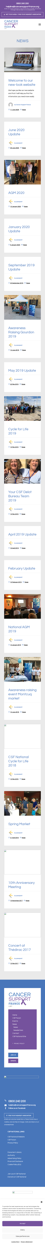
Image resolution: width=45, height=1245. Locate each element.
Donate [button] (13, 1061)
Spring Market (19, 824)
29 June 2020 (14, 148)
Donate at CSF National (17, 1177)
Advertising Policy (14, 1158)
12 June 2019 (14, 350)
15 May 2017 (14, 963)
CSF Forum (16, 1018)
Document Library (14, 1152)
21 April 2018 (14, 838)
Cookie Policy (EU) (14, 1164)
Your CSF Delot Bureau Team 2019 (20, 496)
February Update (21, 568)
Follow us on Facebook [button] (16, 1108)
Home (14, 1015)
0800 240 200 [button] (17, 1101)
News (24, 109)
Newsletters (18, 1030)
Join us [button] (13, 1055)
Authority (11, 1155)
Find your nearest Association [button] (19, 1115)
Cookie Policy (15, 1242)
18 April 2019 (14, 548)
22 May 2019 (14, 384)
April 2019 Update (22, 534)
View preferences (22, 1236)
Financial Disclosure (15, 1161)
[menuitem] (22, 14)
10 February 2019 (16, 582)
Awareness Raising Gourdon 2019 (21, 332)
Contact (15, 1033)
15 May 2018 (14, 779)
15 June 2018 (14, 712)
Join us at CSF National (17, 1174)
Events (15, 1021)
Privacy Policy (19, 1043)
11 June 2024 (14, 109)
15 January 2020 (15, 206)
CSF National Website (16, 1137)
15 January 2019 (15, 645)
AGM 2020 (16, 193)
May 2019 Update (22, 370)
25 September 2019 (16, 283)
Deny (22, 1230)
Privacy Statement (27, 1242)
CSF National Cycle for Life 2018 (18, 761)
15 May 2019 (14, 447)
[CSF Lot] (11, 24)
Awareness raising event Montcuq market (22, 694)
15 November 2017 (16, 900)
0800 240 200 (22, 3)
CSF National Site (19, 1036)
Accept (22, 1223)
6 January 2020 (15, 245)
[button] (41, 1202)
